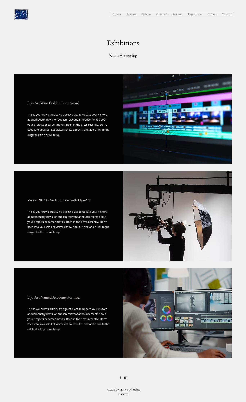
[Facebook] (120, 378)
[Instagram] (126, 378)
